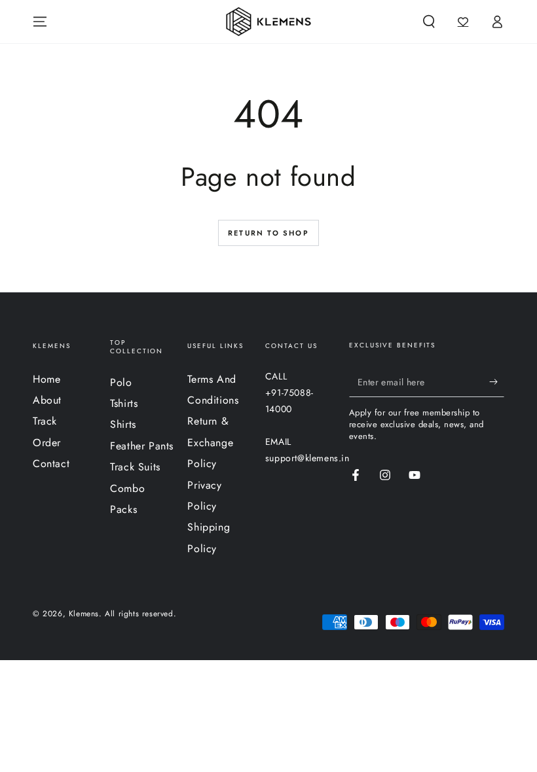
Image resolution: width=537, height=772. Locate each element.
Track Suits (135, 466)
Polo (121, 382)
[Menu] (40, 21)
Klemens (84, 614)
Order (47, 442)
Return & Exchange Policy (210, 442)
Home (46, 379)
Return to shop (268, 233)
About (47, 400)
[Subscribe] (496, 382)
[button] (429, 21)
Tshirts (124, 403)
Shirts (123, 424)
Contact (51, 463)
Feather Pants (142, 445)
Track (45, 421)
